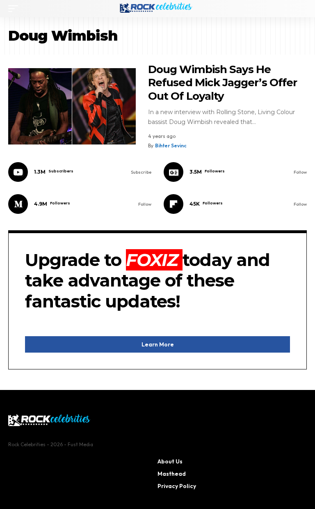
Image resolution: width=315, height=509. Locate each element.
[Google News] (235, 172)
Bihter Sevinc (171, 145)
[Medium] (79, 204)
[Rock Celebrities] (157, 8)
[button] (15, 8)
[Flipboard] (235, 204)
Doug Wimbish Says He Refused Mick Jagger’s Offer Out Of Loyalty (222, 83)
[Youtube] (79, 172)
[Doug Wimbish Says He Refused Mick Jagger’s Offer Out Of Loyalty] (72, 106)
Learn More (158, 344)
